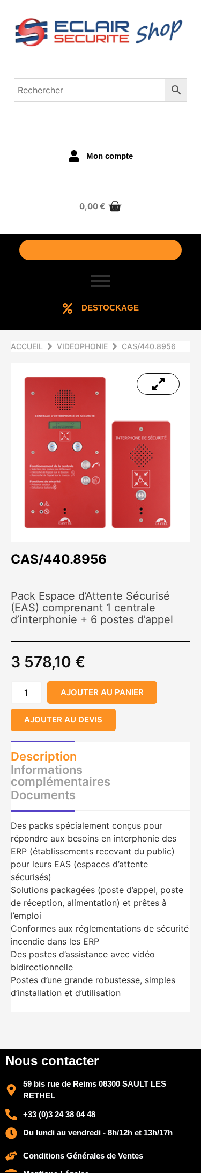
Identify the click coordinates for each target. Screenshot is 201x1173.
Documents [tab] (43, 795)
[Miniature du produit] (158, 384)
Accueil (27, 346)
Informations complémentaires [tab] (60, 775)
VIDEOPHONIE (82, 346)
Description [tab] (44, 756)
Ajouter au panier (102, 692)
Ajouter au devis (63, 719)
